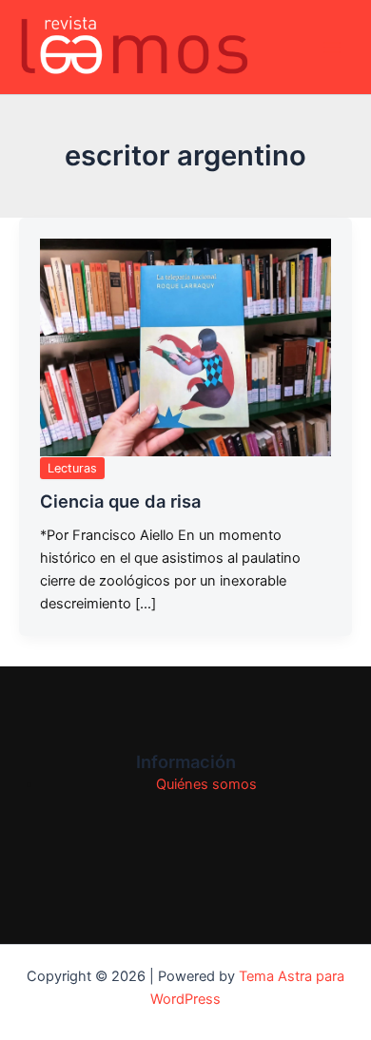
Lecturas (72, 468)
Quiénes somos (206, 784)
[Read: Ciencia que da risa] (185, 348)
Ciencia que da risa (120, 501)
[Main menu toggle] (332, 47)
